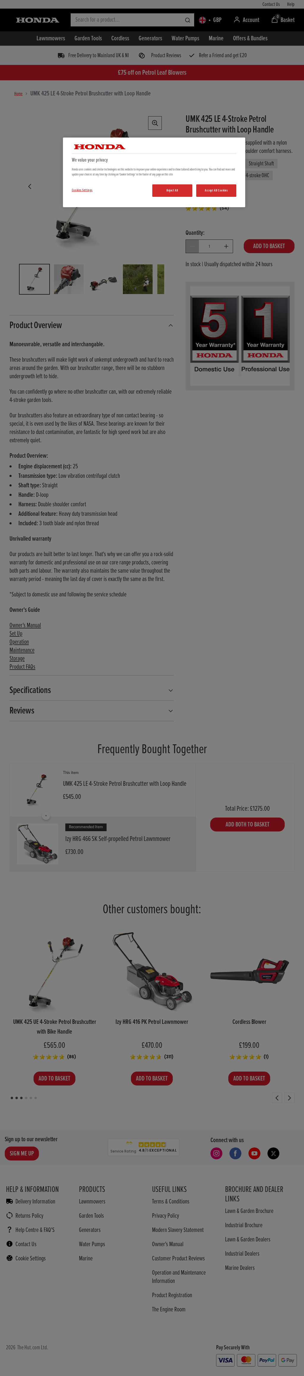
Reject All (172, 190)
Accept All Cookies (216, 190)
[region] (154, 172)
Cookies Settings (82, 190)
